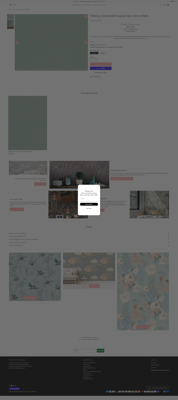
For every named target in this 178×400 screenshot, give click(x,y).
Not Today (89, 208)
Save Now (89, 204)
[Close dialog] (98, 186)
